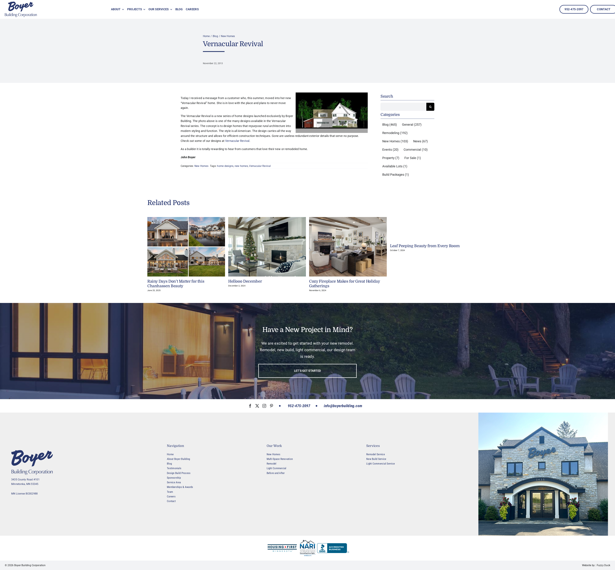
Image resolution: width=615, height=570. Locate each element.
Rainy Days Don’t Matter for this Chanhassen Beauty (175, 283)
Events (390, 149)
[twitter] (257, 406)
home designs (225, 166)
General (412, 124)
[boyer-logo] (21, 9)
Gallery (186, 247)
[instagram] (264, 406)
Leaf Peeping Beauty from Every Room (425, 246)
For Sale (412, 158)
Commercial (416, 149)
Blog (389, 124)
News (420, 141)
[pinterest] (271, 406)
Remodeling (395, 133)
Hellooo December (245, 281)
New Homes (201, 166)
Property (390, 158)
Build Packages (395, 174)
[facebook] (250, 406)
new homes (241, 166)
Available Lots (394, 166)
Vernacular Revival (237, 140)
